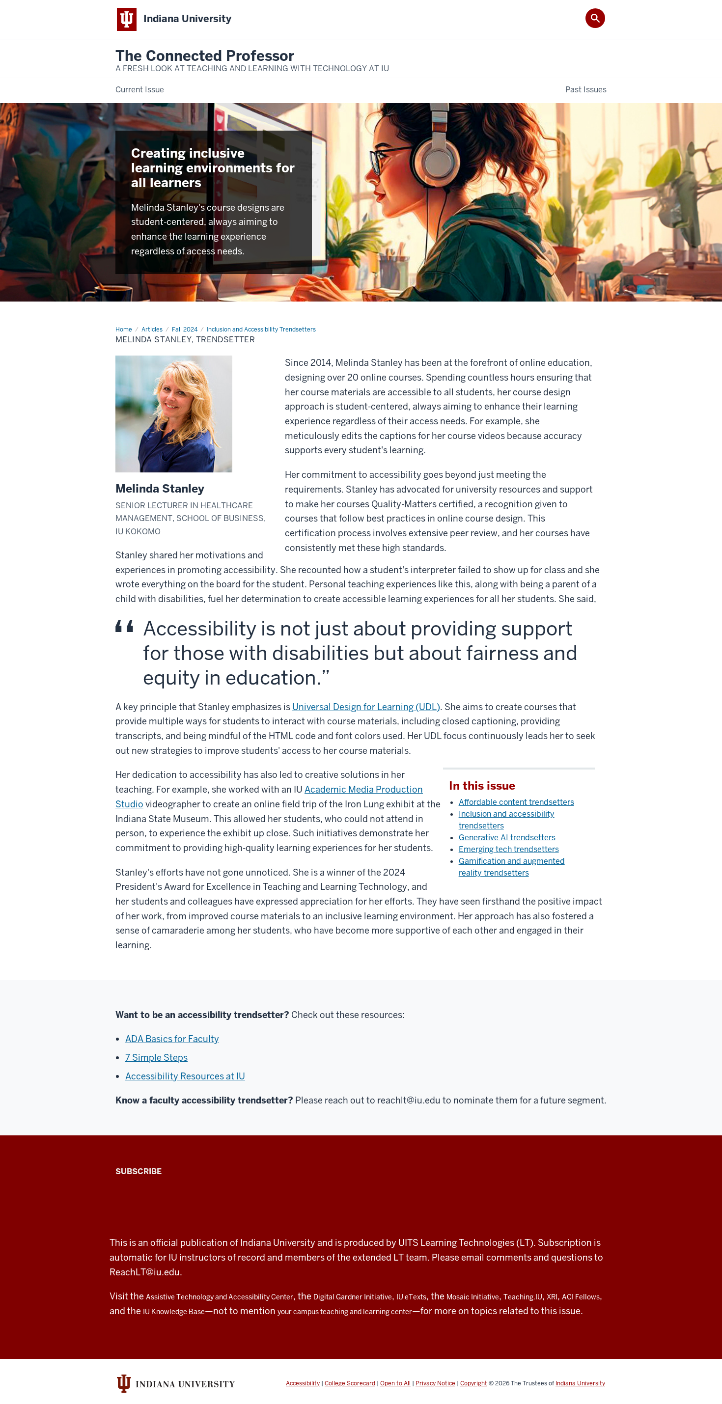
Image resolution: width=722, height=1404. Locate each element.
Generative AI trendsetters (507, 837)
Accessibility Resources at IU (185, 1076)
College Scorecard (350, 1383)
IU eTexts (411, 1297)
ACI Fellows (581, 1297)
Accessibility (303, 1383)
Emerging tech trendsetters (509, 849)
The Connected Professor (252, 61)
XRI (552, 1297)
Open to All (395, 1383)
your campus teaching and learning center (345, 1311)
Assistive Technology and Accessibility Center (219, 1297)
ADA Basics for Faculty (172, 1039)
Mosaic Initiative (472, 1297)
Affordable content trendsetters (516, 802)
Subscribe (138, 1171)
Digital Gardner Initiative (352, 1297)
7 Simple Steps (156, 1057)
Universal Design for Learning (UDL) (366, 707)
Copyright (473, 1383)
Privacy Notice (435, 1383)
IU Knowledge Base (174, 1311)
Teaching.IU (522, 1297)
